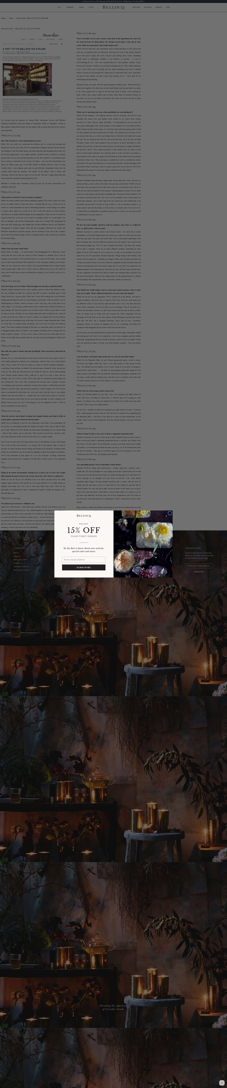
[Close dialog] (170, 513)
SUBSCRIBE (84, 567)
